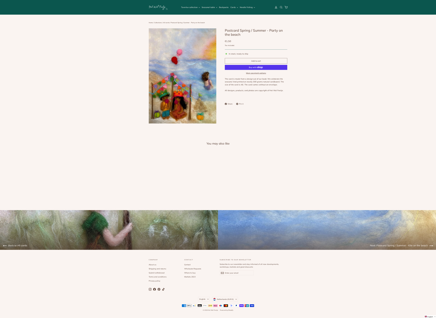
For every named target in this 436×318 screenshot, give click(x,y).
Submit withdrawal (157, 273)
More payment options (256, 73)
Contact (187, 265)
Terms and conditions (157, 277)
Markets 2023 (190, 277)
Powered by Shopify (226, 310)
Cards (233, 7)
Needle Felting (246, 7)
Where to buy (190, 273)
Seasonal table (209, 7)
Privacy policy (154, 281)
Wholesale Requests (192, 269)
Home (151, 22)
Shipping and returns (157, 269)
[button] (430, 316)
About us (152, 265)
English (202, 299)
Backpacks (224, 7)
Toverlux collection (189, 7)
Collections (158, 22)
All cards (166, 22)
